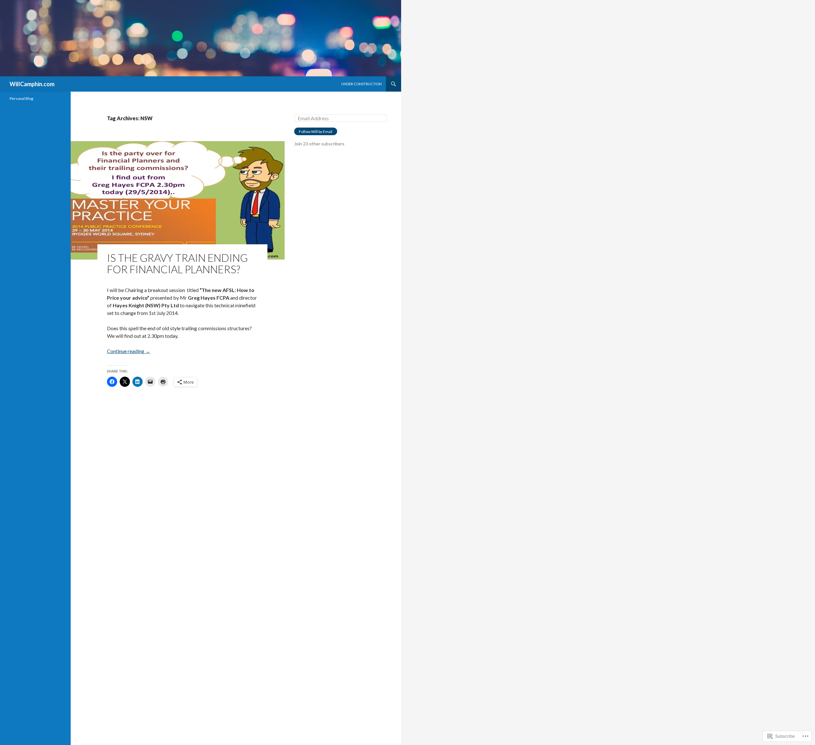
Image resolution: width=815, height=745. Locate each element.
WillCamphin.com (32, 83)
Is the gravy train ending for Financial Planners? (177, 263)
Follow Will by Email (315, 131)
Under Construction (361, 84)
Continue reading (128, 351)
